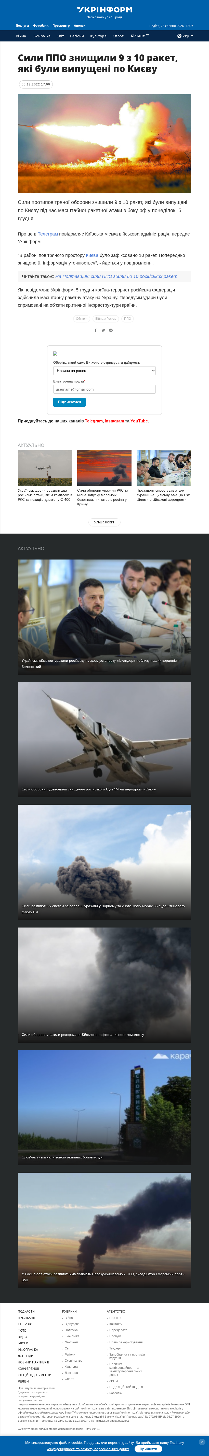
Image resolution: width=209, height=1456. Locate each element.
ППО (127, 318)
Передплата (118, 1330)
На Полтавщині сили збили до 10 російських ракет (116, 276)
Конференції (28, 1369)
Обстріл (81, 318)
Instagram (114, 421)
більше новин (104, 522)
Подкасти (26, 1311)
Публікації (26, 1318)
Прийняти (148, 1449)
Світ (60, 36)
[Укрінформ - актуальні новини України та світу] (104, 9)
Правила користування (126, 1342)
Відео (22, 1337)
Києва (93, 255)
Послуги (22, 25)
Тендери (115, 1348)
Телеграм (48, 234)
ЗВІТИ (113, 1381)
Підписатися (69, 402)
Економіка (41, 36)
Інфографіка (28, 1349)
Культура (98, 36)
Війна (21, 36)
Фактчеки (71, 1342)
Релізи (23, 1381)
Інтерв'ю (25, 1324)
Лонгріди (25, 1356)
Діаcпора (71, 1373)
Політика (71, 1330)
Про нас (115, 1318)
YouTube (139, 421)
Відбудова (72, 1324)
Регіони (77, 36)
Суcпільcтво (73, 1360)
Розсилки (116, 1393)
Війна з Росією (105, 318)
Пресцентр (61, 25)
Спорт (118, 36)
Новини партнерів (33, 1362)
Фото (22, 1330)
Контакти (116, 1324)
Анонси (80, 25)
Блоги (23, 1343)
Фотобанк (40, 25)
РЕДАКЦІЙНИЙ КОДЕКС (127, 1387)
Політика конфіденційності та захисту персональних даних (125, 1369)
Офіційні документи (34, 1375)
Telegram (94, 421)
